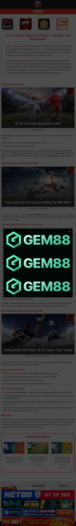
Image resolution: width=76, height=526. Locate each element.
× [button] (69, 231)
